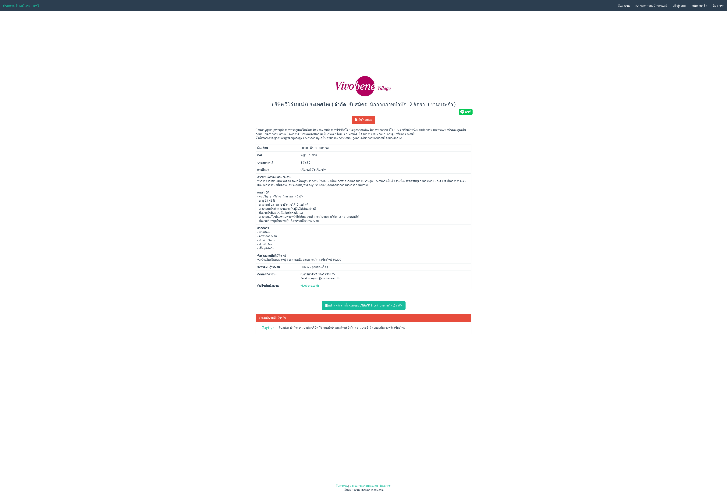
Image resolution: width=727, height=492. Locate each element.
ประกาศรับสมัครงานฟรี (21, 5)
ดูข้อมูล (269, 327)
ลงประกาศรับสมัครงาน (364, 485)
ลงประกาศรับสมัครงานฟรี (651, 5)
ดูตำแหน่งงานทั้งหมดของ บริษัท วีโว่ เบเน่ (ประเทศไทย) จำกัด (365, 305)
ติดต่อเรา (718, 5)
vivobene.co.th (309, 285)
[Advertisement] (363, 42)
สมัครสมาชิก (699, 5)
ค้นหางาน (624, 5)
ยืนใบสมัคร (365, 119)
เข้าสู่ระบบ (679, 5)
